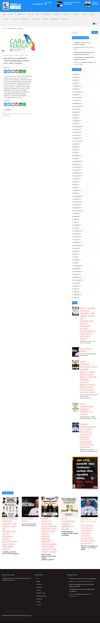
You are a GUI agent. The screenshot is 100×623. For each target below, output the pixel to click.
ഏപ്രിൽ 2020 (77, 294)
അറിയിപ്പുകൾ (46, 14)
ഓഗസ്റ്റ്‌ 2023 (77, 178)
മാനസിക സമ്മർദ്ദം (85, 447)
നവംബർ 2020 (77, 274)
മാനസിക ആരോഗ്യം (85, 434)
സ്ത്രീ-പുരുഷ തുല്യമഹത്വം (87, 331)
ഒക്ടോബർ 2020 (78, 277)
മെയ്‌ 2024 (76, 152)
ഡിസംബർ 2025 (78, 97)
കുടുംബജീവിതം (84, 369)
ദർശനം (38, 590)
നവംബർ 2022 (77, 204)
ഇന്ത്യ (29, 14)
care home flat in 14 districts (12, 113)
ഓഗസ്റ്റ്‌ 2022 (77, 213)
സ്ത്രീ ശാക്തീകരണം (85, 326)
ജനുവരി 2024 (77, 164)
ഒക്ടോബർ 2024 (78, 138)
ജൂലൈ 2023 (77, 181)
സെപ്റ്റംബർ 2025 (78, 106)
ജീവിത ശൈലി (92, 377)
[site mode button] (93, 23)
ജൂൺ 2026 (76, 80)
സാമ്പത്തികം (34, 19)
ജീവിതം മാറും (83, 377)
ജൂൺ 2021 (76, 254)
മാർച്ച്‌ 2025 (77, 123)
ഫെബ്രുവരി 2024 (78, 161)
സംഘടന (14, 19)
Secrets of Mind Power (85, 432)
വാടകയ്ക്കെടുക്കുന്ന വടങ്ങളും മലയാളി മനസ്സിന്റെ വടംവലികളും (84, 58)
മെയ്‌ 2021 (76, 257)
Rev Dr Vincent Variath (85, 348)
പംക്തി (84, 14)
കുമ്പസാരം (83, 351)
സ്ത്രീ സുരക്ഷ (83, 328)
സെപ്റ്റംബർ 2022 (78, 210)
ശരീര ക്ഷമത (83, 316)
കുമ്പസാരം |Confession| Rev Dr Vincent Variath (83, 48)
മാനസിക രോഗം (84, 439)
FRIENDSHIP (83, 361)
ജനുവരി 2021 (77, 268)
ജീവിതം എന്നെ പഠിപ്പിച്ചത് (86, 374)
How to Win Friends (84, 364)
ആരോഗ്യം (20, 14)
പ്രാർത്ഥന (57, 14)
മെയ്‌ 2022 (76, 222)
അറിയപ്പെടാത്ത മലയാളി (86, 406)
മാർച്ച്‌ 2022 (77, 228)
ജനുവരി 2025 (77, 129)
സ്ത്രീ (81, 318)
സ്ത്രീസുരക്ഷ (83, 338)
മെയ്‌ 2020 (76, 291)
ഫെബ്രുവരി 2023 (78, 196)
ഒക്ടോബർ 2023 (78, 173)
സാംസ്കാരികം (65, 14)
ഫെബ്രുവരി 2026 (78, 91)
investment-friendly (85, 367)
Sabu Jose (82, 308)
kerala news (23, 113)
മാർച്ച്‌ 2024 (77, 158)
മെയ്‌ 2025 (76, 118)
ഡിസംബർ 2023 (78, 167)
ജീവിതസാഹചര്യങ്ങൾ (86, 387)
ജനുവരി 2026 (77, 94)
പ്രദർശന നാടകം (84, 310)
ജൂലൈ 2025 (77, 112)
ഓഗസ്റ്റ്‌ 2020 (77, 283)
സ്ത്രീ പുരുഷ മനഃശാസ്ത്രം (86, 321)
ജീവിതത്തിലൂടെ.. (84, 379)
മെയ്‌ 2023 (76, 187)
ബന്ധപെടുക (65, 19)
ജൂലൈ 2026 (77, 77)
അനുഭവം (10, 14)
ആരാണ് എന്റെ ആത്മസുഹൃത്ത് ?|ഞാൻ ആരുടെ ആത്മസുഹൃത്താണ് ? (84, 53)
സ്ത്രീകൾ (82, 333)
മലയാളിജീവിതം (84, 411)
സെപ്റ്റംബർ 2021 (78, 245)
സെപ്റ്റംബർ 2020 (78, 280)
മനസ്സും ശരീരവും (84, 313)
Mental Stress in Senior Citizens (88, 426)
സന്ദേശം (5, 19)
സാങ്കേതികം (45, 19)
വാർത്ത (92, 14)
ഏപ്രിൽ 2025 (77, 120)
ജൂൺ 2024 (76, 149)
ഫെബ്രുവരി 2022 (78, 231)
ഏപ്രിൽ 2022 (77, 225)
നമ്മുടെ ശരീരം (91, 308)
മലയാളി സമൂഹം (84, 409)
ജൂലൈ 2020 (77, 286)
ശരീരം (92, 313)
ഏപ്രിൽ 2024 (77, 155)
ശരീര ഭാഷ (91, 316)
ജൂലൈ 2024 (77, 146)
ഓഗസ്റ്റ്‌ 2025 (77, 109)
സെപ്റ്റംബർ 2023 (78, 175)
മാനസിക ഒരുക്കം (84, 437)
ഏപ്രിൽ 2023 (77, 190)
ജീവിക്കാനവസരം (84, 372)
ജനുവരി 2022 (77, 233)
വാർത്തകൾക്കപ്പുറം (41, 596)
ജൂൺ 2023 (76, 184)
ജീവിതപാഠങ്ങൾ (84, 382)
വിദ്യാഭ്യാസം (25, 19)
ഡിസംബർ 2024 (78, 132)
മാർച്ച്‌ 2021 (77, 262)
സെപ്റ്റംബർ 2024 (78, 141)
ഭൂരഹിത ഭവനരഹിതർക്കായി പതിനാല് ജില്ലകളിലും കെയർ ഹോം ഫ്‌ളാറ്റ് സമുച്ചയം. (16, 60)
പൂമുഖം (4, 14)
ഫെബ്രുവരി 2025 (78, 126)
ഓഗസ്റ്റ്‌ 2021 (77, 248)
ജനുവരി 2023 (77, 199)
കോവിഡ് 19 (39, 584)
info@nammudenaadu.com (25, 615)
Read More (8, 109)
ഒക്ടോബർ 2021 (78, 242)
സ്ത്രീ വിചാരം (83, 323)
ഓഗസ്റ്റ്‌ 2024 (77, 144)
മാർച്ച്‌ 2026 (77, 89)
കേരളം (37, 14)
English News (54, 19)
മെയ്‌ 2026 (76, 83)
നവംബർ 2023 (77, 170)
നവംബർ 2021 (77, 239)
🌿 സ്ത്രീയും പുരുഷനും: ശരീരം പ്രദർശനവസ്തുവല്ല (81, 43)
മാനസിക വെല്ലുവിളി (85, 442)
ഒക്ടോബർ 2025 (78, 103)
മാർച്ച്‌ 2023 (77, 193)
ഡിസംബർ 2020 (78, 271)
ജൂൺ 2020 (76, 288)
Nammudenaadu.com (11, 615)
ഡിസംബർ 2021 (78, 236)
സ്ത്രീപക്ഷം (89, 333)
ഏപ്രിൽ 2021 (77, 260)
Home (38, 578)
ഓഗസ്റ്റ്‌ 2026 (77, 74)
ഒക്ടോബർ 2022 (78, 207)
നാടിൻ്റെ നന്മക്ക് (23, 55)
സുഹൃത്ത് (91, 392)
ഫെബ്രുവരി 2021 (78, 265)
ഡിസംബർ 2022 (78, 202)
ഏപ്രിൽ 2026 (77, 86)
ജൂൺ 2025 (76, 115)
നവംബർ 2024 (77, 135)
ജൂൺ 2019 (76, 297)
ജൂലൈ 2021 (77, 251)
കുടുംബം (75, 14)
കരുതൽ (6, 55)
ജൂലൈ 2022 (77, 216)
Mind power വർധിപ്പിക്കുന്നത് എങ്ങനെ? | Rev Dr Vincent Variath (85, 63)
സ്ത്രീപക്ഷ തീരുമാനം (85, 336)
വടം (91, 411)
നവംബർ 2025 (77, 100)
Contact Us (39, 604)
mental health (83, 424)
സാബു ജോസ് (84, 392)
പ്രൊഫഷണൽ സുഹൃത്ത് (87, 389)
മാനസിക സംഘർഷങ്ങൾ (86, 444)
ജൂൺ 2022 (76, 219)
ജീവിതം (92, 372)
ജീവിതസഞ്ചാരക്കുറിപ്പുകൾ (87, 384)
